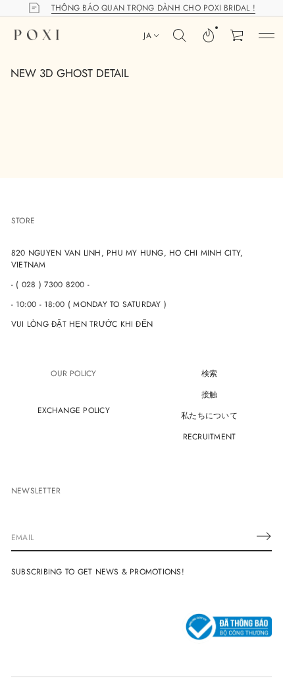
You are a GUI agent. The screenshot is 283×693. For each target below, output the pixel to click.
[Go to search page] (179, 35)
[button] (208, 35)
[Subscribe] (264, 536)
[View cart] (237, 35)
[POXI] (36, 35)
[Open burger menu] (266, 35)
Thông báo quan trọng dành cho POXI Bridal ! (153, 8)
